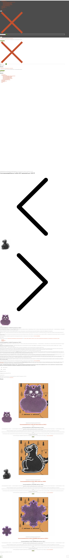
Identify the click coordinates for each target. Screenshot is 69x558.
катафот (27, 338)
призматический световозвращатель (43, 338)
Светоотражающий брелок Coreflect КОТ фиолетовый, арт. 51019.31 (33, 424)
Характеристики (3, 340)
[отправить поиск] (6, 34)
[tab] (33, 339)
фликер (58, 338)
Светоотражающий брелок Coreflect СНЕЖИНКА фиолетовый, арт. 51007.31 (33, 538)
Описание (2, 339)
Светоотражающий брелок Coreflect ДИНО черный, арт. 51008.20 (33, 481)
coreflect (25, 338)
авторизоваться (11, 377)
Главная (1, 171)
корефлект (30, 338)
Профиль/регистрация (2, 70)
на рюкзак (32, 338)
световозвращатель (50, 338)
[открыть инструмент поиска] (11, 33)
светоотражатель (55, 338)
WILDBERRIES (38, 360)
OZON (35, 360)
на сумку (35, 338)
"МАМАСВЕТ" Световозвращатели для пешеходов (6, 38)
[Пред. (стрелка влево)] (0, 556)
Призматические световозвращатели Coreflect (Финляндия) (9, 171)
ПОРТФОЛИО (2, 362)
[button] (33, 550)
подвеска (38, 338)
